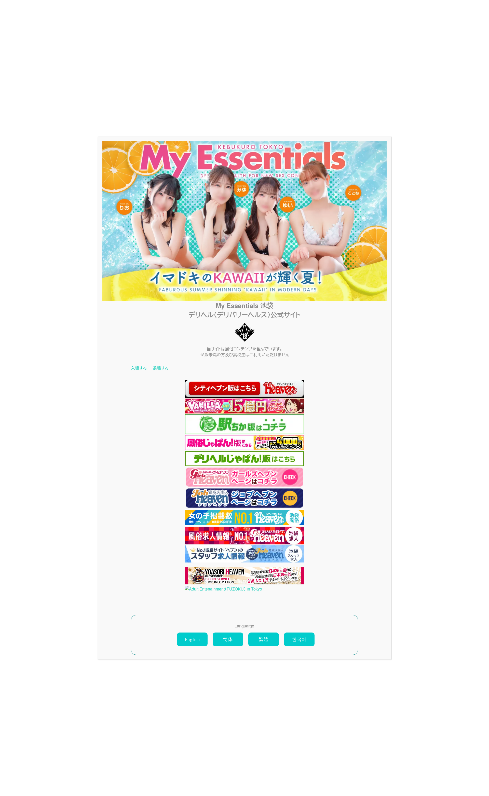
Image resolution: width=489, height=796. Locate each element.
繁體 (263, 639)
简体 (228, 639)
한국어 (299, 639)
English (192, 639)
